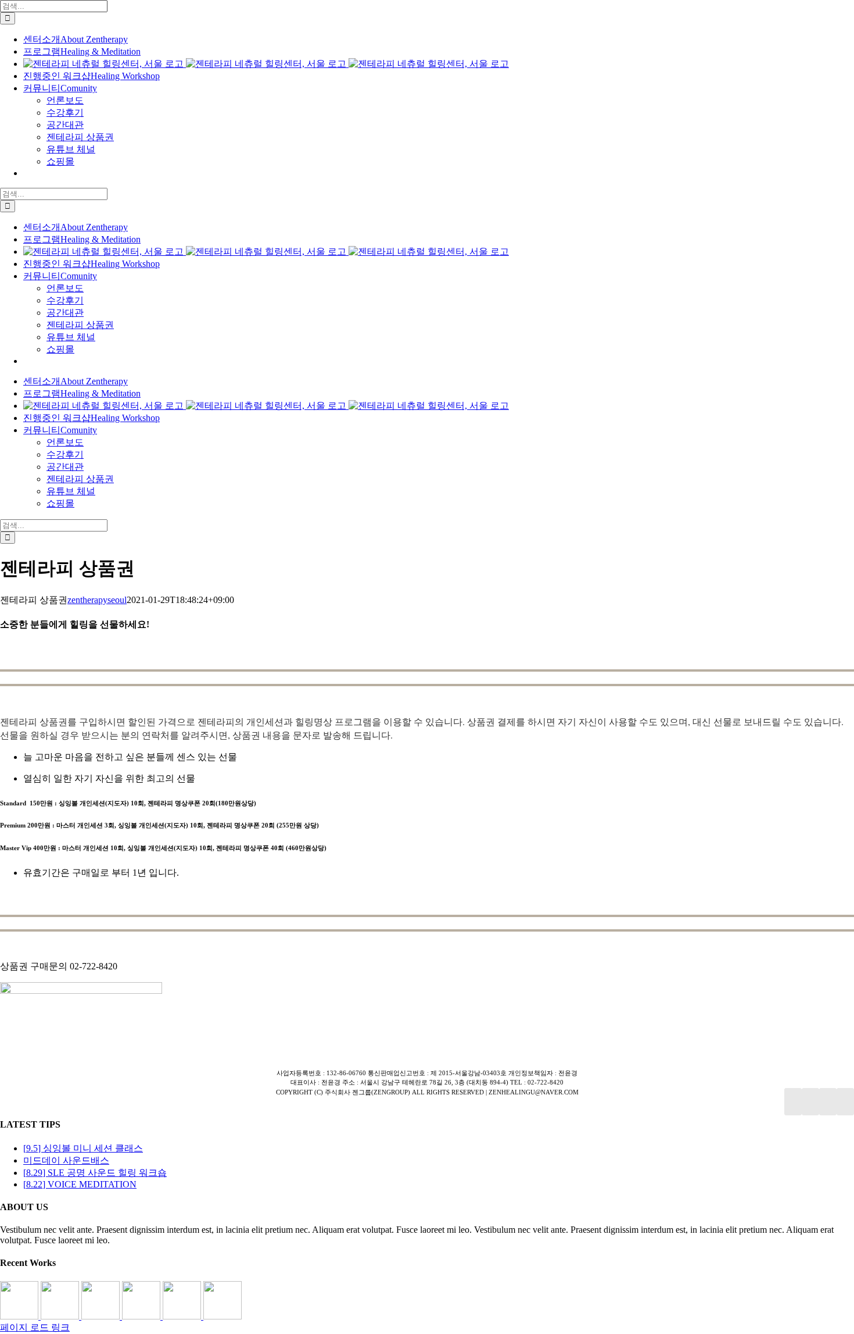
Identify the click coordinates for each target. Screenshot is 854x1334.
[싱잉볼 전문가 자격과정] (183, 1316)
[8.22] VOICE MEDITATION (80, 1184)
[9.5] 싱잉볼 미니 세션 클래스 (83, 1148)
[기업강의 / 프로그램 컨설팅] (142, 1316)
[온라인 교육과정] (101, 1316)
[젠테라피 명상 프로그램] (61, 1316)
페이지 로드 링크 (35, 1327)
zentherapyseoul (97, 600)
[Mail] (845, 1101)
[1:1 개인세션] (20, 1316)
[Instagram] (828, 1101)
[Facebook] (793, 1101)
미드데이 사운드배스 (66, 1160)
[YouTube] (810, 1101)
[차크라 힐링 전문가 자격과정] (222, 1316)
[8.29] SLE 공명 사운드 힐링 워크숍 (95, 1173)
